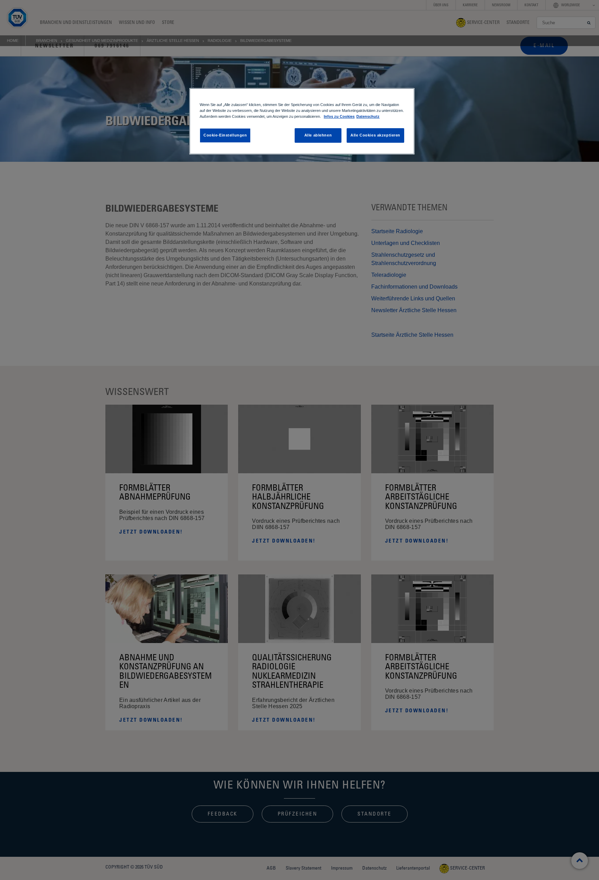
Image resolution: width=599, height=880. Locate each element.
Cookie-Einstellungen (225, 135)
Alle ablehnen (318, 135)
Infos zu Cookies (339, 116)
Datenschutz (368, 116)
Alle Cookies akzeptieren (375, 135)
